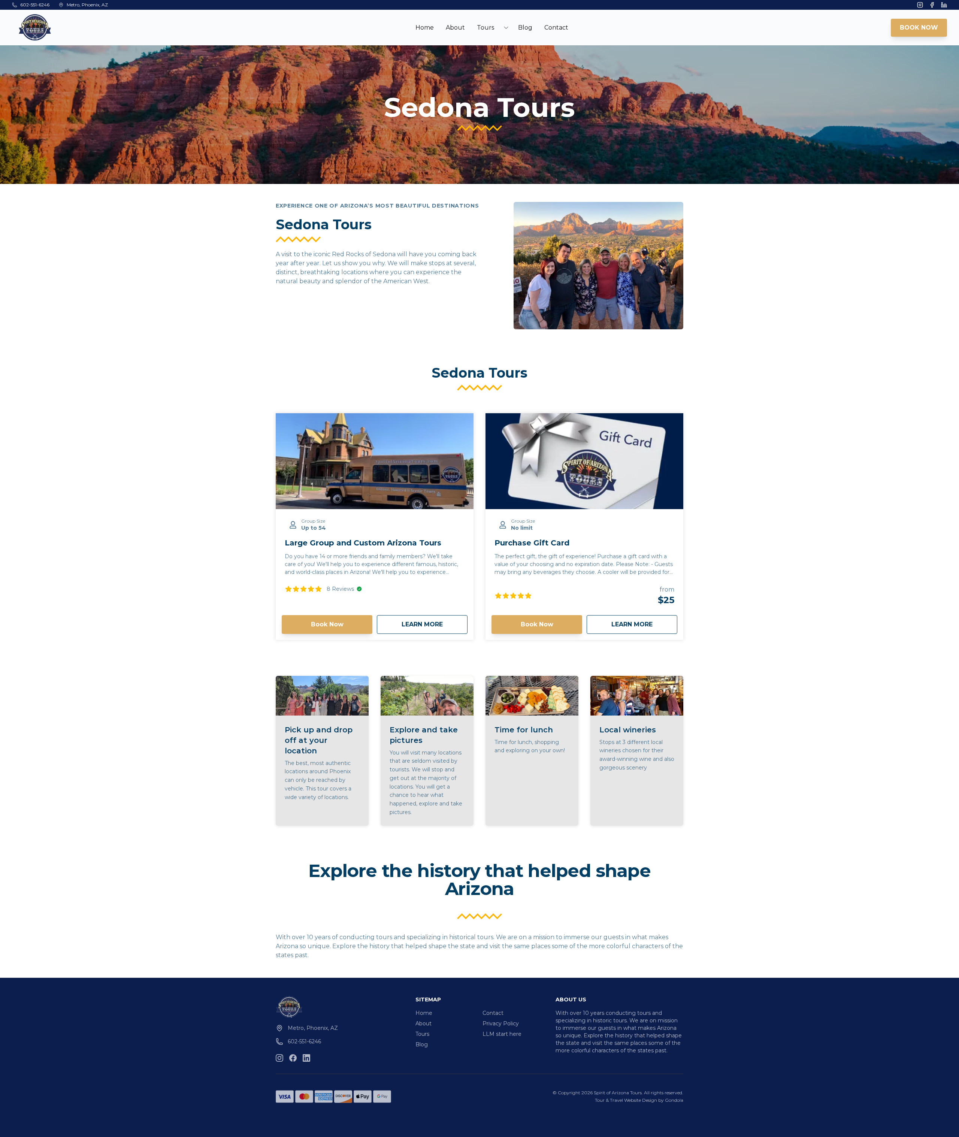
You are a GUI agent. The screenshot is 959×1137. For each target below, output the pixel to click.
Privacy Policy (500, 1023)
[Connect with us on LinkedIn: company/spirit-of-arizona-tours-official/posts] (306, 1058)
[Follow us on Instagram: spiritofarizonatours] (279, 1058)
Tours (422, 1034)
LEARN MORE (435, 624)
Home (424, 27)
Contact (556, 27)
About (455, 27)
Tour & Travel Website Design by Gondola (639, 1100)
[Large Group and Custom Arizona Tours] (375, 461)
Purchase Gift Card (531, 542)
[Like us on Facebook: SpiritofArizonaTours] (293, 1058)
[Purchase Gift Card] (584, 461)
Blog (525, 27)
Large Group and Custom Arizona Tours (363, 542)
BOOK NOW (919, 27)
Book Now (327, 624)
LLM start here (501, 1034)
